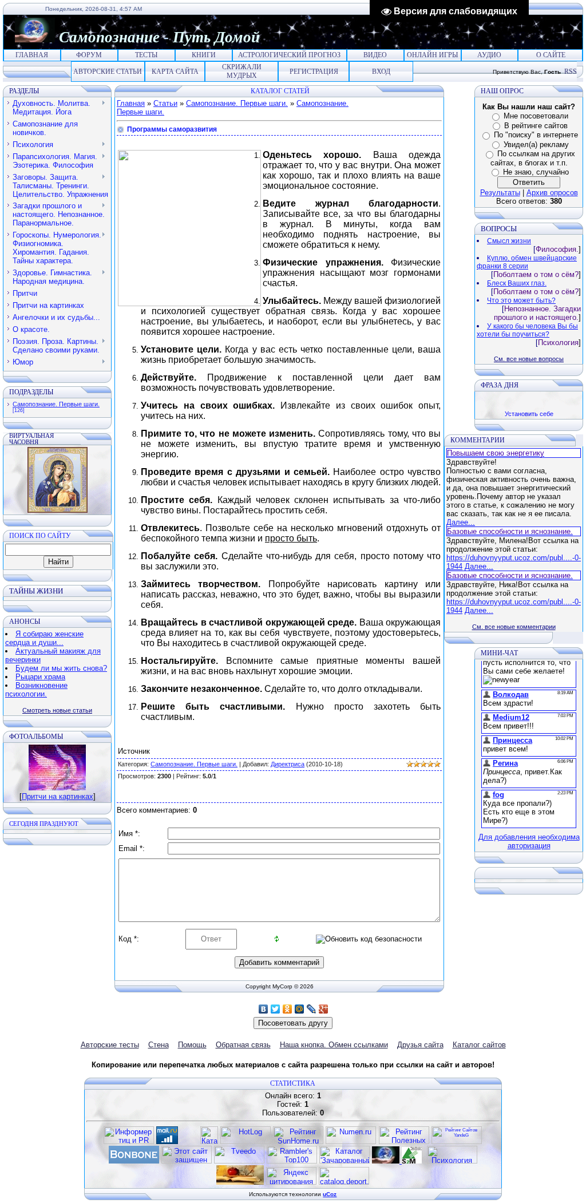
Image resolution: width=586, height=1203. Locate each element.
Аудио (489, 55)
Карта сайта (175, 72)
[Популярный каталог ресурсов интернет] (134, 1161)
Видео (375, 55)
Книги (204, 55)
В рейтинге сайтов (536, 125)
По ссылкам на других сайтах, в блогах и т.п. (532, 158)
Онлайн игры (432, 55)
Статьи (165, 103)
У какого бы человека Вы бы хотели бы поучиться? (527, 330)
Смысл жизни (509, 241)
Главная (31, 55)
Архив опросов (552, 192)
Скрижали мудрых (242, 71)
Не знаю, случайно (536, 172)
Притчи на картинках (57, 796)
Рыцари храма (40, 676)
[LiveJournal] (312, 1009)
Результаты (500, 192)
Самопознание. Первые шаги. (56, 404)
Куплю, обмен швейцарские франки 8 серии (527, 262)
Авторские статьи (107, 72)
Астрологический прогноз (289, 55)
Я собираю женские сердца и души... (44, 638)
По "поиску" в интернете (536, 134)
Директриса (287, 764)
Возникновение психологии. (36, 689)
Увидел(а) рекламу (536, 144)
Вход (381, 72)
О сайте (550, 55)
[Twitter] (276, 1009)
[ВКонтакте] (264, 1009)
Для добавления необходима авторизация (529, 841)
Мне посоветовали (536, 116)
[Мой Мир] (300, 1009)
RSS (570, 72)
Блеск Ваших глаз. (517, 283)
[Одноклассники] (288, 1009)
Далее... (460, 522)
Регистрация (314, 72)
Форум (89, 55)
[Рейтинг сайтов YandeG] (456, 1142)
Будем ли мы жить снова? (61, 668)
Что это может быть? (521, 300)
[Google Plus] (324, 1009)
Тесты (146, 55)
